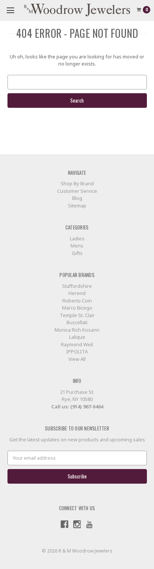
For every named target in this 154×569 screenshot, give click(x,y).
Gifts (77, 253)
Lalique (77, 337)
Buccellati (77, 322)
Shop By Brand (77, 183)
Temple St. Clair (77, 315)
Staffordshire (77, 286)
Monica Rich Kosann (77, 329)
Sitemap (77, 205)
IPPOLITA (77, 351)
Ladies (77, 238)
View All (77, 359)
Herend (77, 293)
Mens (77, 245)
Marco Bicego (77, 307)
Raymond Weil (77, 344)
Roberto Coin (77, 300)
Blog (77, 198)
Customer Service (77, 191)
